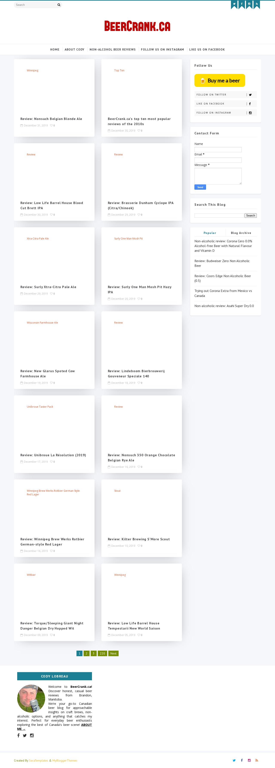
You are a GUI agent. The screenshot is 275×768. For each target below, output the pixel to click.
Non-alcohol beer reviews (113, 49)
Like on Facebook (210, 103)
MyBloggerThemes (64, 760)
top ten (119, 70)
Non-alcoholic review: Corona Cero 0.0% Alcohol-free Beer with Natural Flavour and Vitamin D (223, 246)
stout (117, 491)
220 (102, 653)
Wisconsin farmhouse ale (42, 322)
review (31, 154)
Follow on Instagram (214, 112)
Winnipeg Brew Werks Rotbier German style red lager (53, 492)
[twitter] (234, 5)
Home (55, 49)
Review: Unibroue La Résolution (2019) (53, 455)
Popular (210, 233)
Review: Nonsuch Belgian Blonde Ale (51, 119)
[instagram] (249, 5)
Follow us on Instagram (162, 49)
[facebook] (241, 5)
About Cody (74, 49)
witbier (31, 575)
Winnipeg (32, 70)
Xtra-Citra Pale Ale (38, 238)
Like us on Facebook (207, 49)
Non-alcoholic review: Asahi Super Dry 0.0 (224, 306)
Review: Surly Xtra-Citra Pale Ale (48, 287)
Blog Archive (241, 233)
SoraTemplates (38, 760)
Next (113, 653)
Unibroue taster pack (40, 407)
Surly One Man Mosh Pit (128, 238)
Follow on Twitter (211, 94)
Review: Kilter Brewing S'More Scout (139, 539)
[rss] (257, 5)
